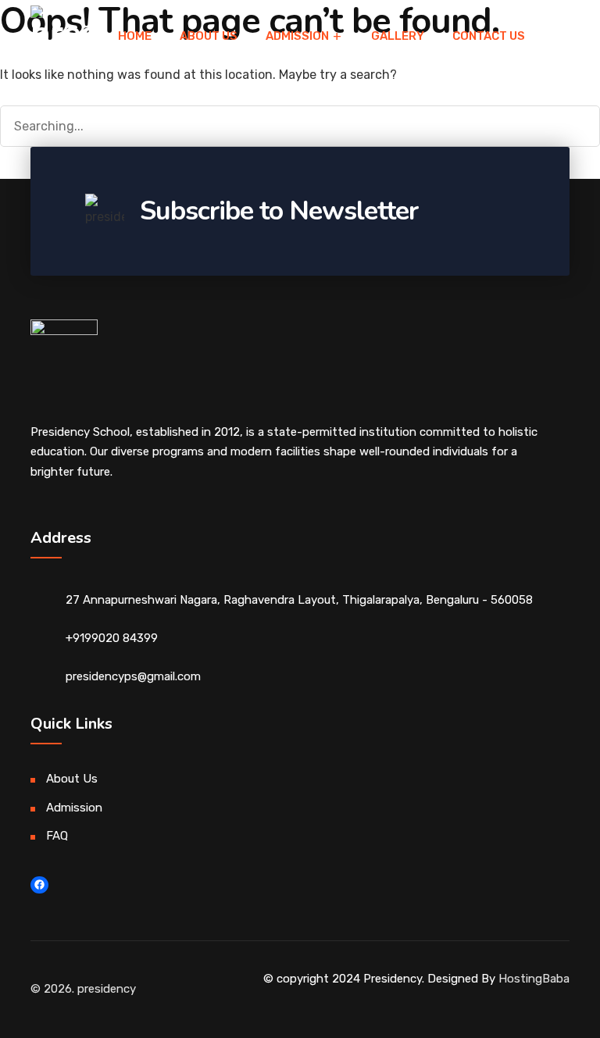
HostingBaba (534, 979)
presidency (106, 989)
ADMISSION (297, 36)
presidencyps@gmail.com (133, 676)
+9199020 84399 (112, 638)
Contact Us (488, 36)
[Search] (572, 124)
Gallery (397, 36)
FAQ (57, 836)
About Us (209, 36)
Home (135, 36)
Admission (74, 808)
